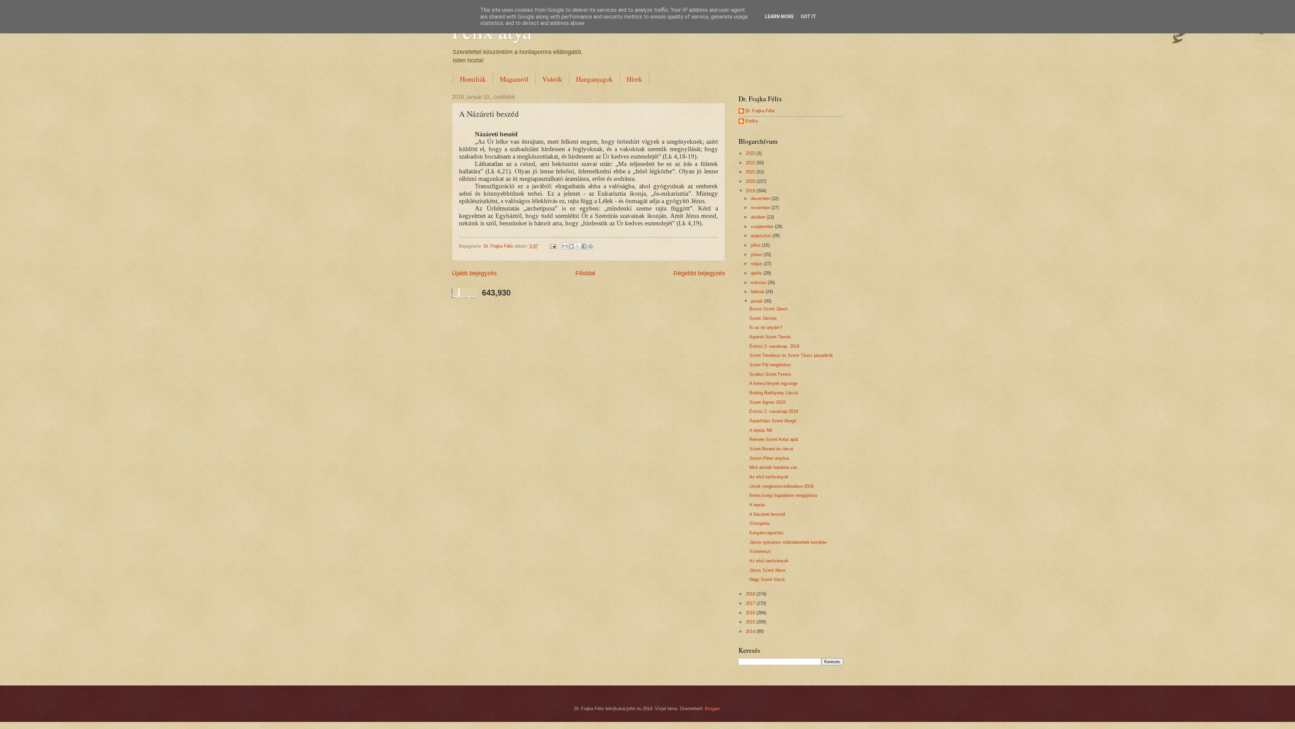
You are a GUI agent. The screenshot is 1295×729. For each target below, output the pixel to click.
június (757, 254)
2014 (751, 631)
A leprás (757, 504)
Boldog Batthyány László (773, 392)
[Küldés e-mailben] (565, 246)
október (759, 217)
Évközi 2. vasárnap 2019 (773, 411)
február (758, 291)
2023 (751, 153)
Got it (808, 16)
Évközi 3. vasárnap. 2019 (774, 346)
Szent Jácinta (762, 318)
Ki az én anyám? (765, 327)
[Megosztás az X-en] (577, 246)
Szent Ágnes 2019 (767, 402)
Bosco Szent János (768, 308)
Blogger (712, 708)
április (757, 273)
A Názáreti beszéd (767, 514)
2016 (751, 612)
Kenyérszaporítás (766, 532)
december (761, 198)
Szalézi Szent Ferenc (770, 374)
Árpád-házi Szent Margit (773, 420)
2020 (751, 181)
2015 (751, 621)
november (761, 207)
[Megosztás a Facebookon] (584, 246)
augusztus (761, 235)
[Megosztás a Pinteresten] (590, 246)
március (759, 282)
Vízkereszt (760, 551)
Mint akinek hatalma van (773, 467)
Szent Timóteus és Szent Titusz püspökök (791, 355)
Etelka (751, 120)
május (757, 263)
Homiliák (473, 79)
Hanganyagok (594, 79)
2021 (751, 171)
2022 (751, 162)
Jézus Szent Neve (767, 570)
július (756, 245)
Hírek (634, 79)
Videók (552, 79)
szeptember (763, 226)
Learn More (779, 16)
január (757, 301)
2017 (751, 603)
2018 (751, 593)
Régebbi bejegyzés (699, 273)
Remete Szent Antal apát (773, 439)
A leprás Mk (761, 430)
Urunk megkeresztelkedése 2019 (781, 486)
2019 (751, 190)
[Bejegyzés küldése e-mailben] (552, 246)
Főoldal (585, 273)
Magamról (514, 79)
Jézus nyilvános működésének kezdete (788, 542)
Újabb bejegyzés (474, 273)
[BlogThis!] (571, 246)
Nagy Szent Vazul (766, 579)
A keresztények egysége (773, 383)
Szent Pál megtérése (769, 364)
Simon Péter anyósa (769, 458)
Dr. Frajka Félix (760, 110)
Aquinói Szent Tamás (770, 336)
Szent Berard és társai (771, 448)
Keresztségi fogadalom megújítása (783, 495)
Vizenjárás (759, 523)
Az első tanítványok (768, 476)
